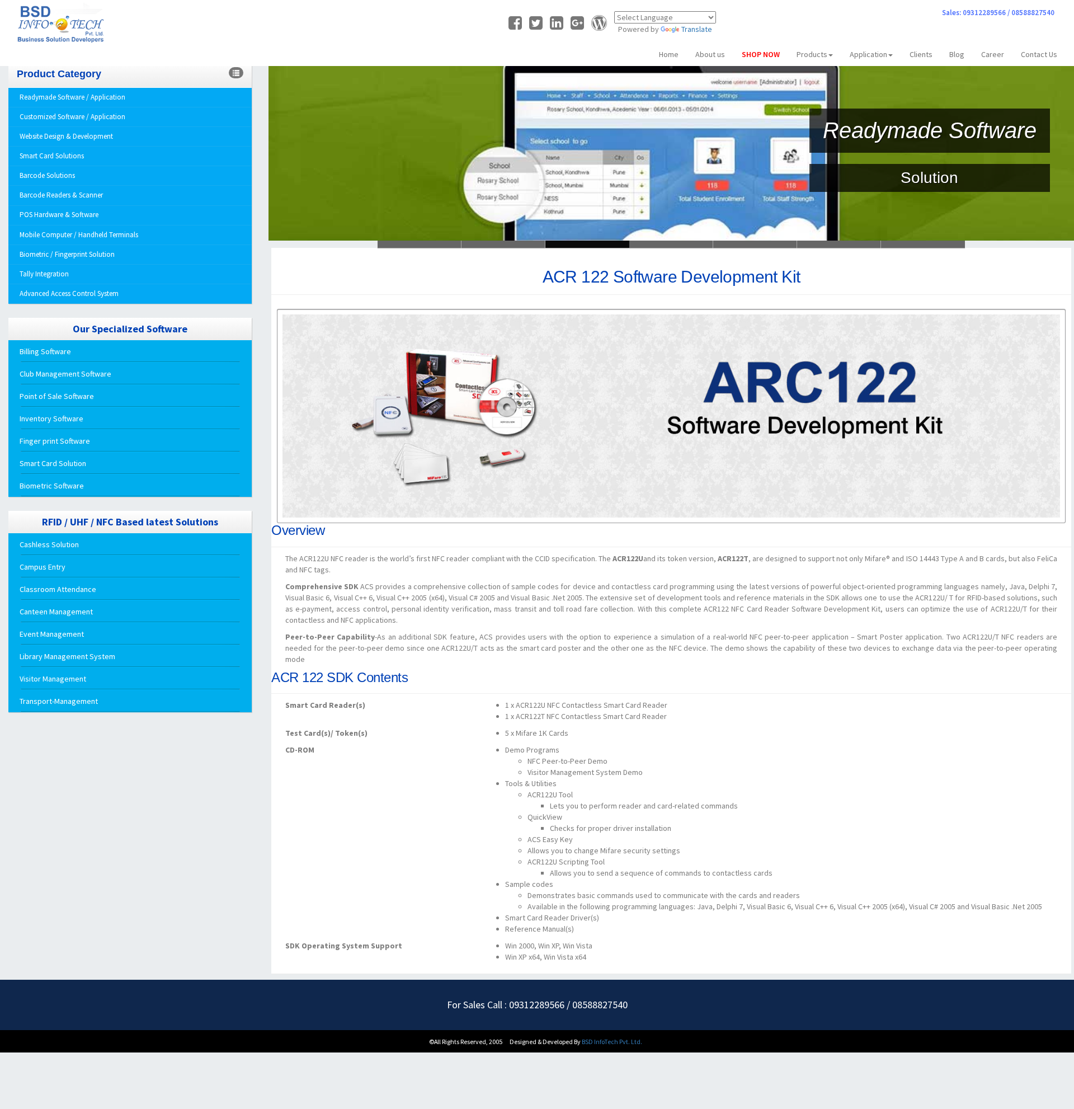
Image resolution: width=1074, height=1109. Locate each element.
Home (669, 54)
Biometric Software (52, 486)
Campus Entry (42, 567)
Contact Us (1039, 54)
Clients (921, 54)
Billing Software (45, 351)
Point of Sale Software (57, 396)
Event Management (52, 634)
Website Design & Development (66, 136)
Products (812, 54)
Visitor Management (53, 679)
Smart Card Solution (53, 463)
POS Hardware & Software (59, 214)
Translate (696, 29)
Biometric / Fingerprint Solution (67, 254)
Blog (956, 54)
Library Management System (67, 656)
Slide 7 (923, 244)
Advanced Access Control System (69, 293)
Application (868, 54)
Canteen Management (56, 612)
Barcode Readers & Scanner (61, 195)
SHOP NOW (761, 54)
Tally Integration (44, 274)
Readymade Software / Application (72, 97)
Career (992, 54)
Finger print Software (55, 441)
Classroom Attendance (58, 589)
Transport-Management (59, 701)
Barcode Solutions (47, 175)
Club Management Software (65, 374)
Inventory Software (51, 418)
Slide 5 (839, 244)
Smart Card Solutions (52, 156)
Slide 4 (755, 244)
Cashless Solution (49, 544)
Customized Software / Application (72, 116)
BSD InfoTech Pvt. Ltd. (612, 1041)
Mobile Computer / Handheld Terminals (79, 234)
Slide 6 (419, 244)
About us (710, 54)
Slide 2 (587, 244)
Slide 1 (503, 244)
